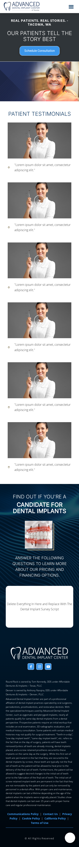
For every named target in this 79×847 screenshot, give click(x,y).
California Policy (55, 818)
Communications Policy (23, 814)
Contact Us (50, 814)
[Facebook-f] (31, 666)
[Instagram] (39, 666)
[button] (71, 7)
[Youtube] (48, 666)
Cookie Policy (31, 818)
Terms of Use (39, 823)
